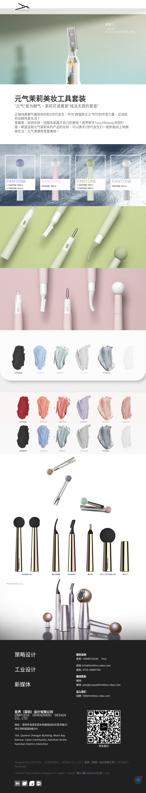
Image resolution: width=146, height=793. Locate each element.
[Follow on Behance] (17, 783)
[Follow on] (24, 783)
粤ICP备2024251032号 (89, 773)
